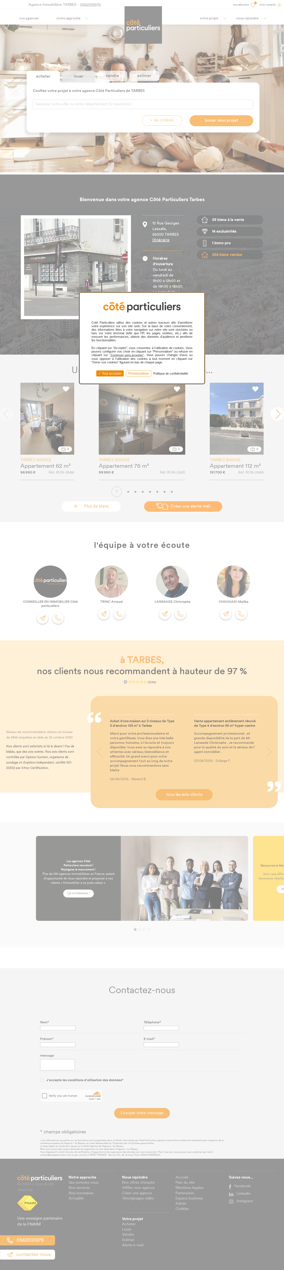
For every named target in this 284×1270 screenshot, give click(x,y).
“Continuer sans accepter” (127, 355)
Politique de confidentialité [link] (170, 373)
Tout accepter (111, 373)
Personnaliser (138, 373)
